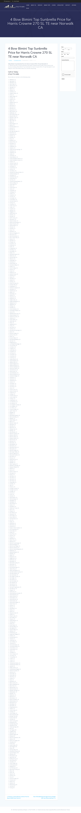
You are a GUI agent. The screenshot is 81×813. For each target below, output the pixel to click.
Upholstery (60, 5)
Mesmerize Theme (65, 809)
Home (27, 5)
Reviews (74, 5)
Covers (54, 5)
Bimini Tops (47, 5)
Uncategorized (17, 60)
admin (10, 60)
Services (40, 5)
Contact (67, 5)
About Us (33, 5)
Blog (27, 8)
